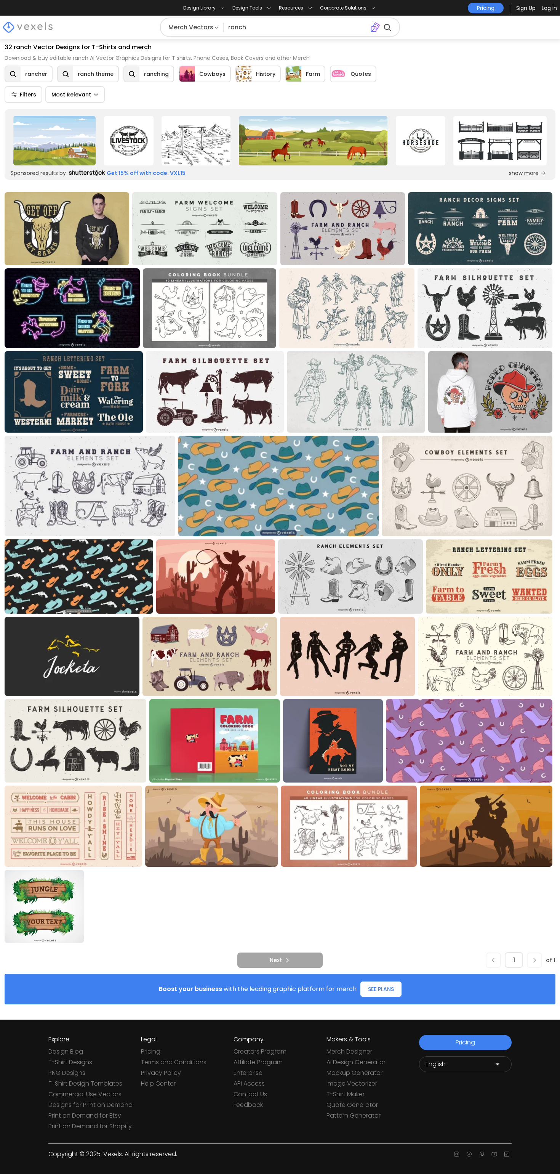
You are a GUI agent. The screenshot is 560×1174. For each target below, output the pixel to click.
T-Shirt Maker (345, 1094)
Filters (28, 94)
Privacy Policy (161, 1072)
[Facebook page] (469, 1154)
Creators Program (260, 1051)
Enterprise (248, 1072)
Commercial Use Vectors (85, 1094)
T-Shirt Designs (70, 1062)
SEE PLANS (381, 989)
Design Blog (65, 1051)
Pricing (150, 1051)
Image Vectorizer (351, 1083)
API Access (249, 1083)
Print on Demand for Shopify (90, 1126)
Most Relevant (71, 94)
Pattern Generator (353, 1115)
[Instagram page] (456, 1154)
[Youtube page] (494, 1154)
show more (524, 173)
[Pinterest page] (481, 1154)
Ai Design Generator (356, 1062)
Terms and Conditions (173, 1062)
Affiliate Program (258, 1062)
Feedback (248, 1104)
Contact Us (250, 1094)
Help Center (158, 1083)
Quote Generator (352, 1104)
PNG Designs (66, 1072)
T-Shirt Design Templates (85, 1083)
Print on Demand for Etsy (84, 1115)
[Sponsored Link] (54, 140)
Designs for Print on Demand (90, 1104)
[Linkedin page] (507, 1154)
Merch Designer (349, 1051)
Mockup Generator (354, 1072)
